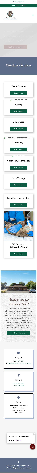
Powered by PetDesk (24, 468)
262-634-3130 (19, 361)
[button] (32, 446)
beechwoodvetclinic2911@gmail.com (19, 363)
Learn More (18, 93)
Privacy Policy (11, 468)
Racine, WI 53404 (18, 386)
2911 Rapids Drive (18, 383)
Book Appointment (18, 5)
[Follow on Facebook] (18, 462)
